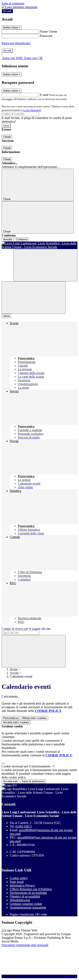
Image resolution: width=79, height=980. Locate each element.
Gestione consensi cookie (26, 904)
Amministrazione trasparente (28, 907)
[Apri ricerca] (45, 265)
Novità (14, 673)
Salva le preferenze (33, 781)
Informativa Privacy (22, 885)
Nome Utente (48, 31)
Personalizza (10, 718)
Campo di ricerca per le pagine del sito (26, 628)
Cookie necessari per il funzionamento (26, 766)
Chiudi (7, 136)
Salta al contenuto (13, 3)
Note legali (17, 881)
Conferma (21, 239)
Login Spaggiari (32, 110)
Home (14, 669)
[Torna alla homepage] (39, 245)
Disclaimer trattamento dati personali (25, 945)
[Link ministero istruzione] (19, 7)
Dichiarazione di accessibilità (28, 893)
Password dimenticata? (16, 43)
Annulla (7, 239)
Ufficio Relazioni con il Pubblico (31, 889)
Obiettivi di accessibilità (25, 896)
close (6, 315)
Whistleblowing (20, 900)
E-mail (44, 95)
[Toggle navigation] (34, 297)
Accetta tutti (16, 722)
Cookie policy (19, 878)
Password (46, 36)
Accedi (7, 11)
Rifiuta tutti (34, 718)
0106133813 (23, 826)
